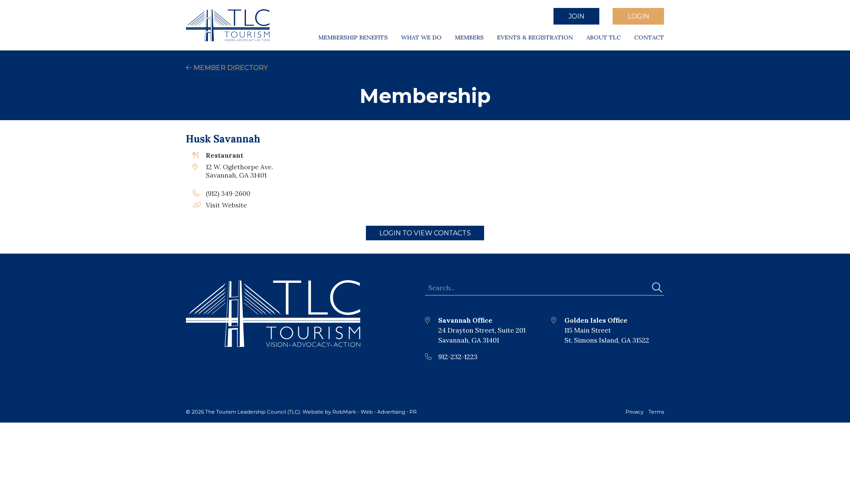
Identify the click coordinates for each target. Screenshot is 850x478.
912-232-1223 (457, 357)
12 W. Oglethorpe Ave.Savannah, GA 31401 (239, 171)
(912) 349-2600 (228, 193)
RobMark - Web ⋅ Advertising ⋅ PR (374, 412)
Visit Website (226, 205)
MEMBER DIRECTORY (230, 68)
